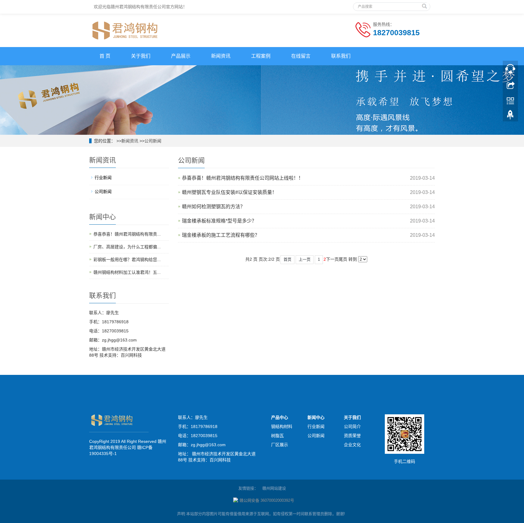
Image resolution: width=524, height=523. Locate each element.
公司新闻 (152, 140)
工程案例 (260, 56)
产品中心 (279, 417)
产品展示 (180, 56)
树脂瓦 (277, 435)
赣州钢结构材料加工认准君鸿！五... (127, 272)
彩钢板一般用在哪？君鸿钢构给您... (127, 259)
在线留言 (301, 56)
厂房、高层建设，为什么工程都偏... (127, 246)
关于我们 (140, 56)
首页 (287, 259)
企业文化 (352, 444)
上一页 (305, 259)
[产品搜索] (425, 5)
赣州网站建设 (274, 488)
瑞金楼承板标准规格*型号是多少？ (219, 220)
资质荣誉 (352, 435)
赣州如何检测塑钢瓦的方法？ (213, 206)
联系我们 (341, 56)
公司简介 (352, 426)
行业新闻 (103, 177)
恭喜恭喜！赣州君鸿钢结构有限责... (127, 234)
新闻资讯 (220, 56)
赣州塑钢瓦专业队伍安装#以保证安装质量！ (229, 192)
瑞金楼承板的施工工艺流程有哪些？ (221, 235)
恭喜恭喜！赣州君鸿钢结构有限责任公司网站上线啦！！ (242, 178)
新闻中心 (315, 417)
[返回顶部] (510, 116)
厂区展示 (279, 444)
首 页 (104, 56)
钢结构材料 (281, 426)
